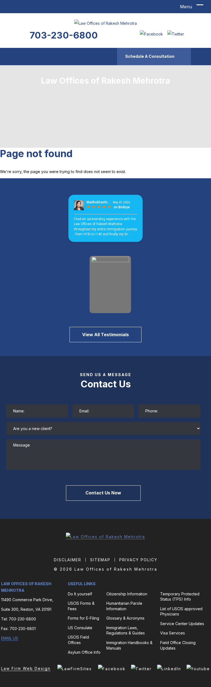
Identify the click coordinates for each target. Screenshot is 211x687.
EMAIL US (9, 638)
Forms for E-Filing (83, 618)
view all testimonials (105, 334)
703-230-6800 (64, 35)
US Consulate (80, 627)
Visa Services (172, 633)
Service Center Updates (182, 623)
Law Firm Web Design (26, 668)
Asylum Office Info (84, 652)
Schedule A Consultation (149, 56)
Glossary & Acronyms (125, 618)
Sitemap (100, 559)
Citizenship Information (126, 594)
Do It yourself (80, 594)
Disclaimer (67, 559)
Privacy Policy (138, 559)
